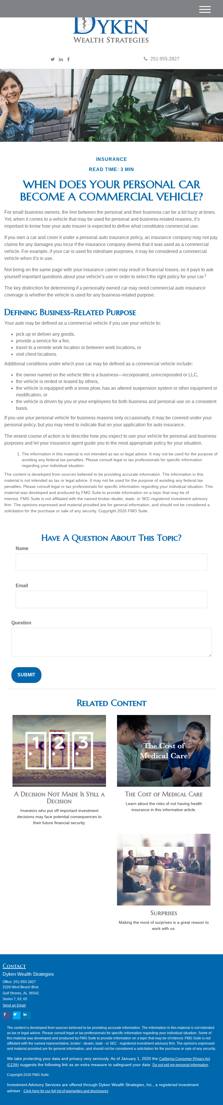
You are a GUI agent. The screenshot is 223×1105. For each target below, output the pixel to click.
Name (22, 548)
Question (21, 622)
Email (22, 585)
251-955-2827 (164, 58)
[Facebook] (68, 59)
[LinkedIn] (61, 59)
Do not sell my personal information (180, 1065)
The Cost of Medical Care (164, 794)
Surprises (164, 913)
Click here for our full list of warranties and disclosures (66, 1091)
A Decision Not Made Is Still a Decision (59, 797)
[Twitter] (53, 59)
